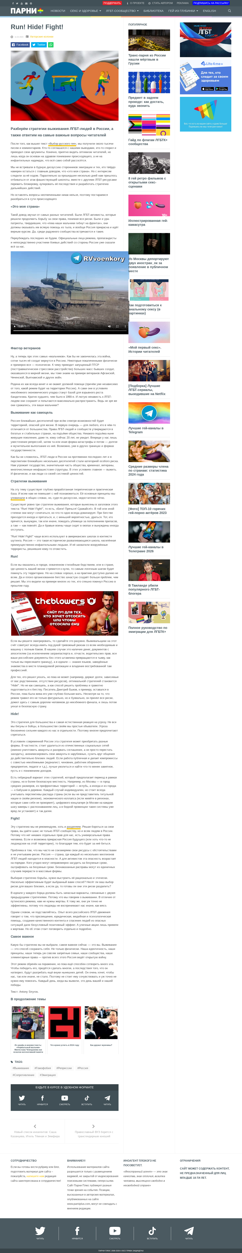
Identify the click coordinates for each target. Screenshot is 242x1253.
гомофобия (43, 1068)
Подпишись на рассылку (211, 3)
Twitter (41, 44)
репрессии (65, 1068)
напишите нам (35, 1176)
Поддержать (112, 3)
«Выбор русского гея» (62, 143)
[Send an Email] (26, 3)
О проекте (137, 3)
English (209, 11)
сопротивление (24, 1075)
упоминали (18, 497)
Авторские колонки (41, 36)
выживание (21, 1068)
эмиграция (48, 1075)
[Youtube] (22, 3)
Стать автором (162, 3)
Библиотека (153, 11)
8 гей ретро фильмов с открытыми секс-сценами (147, 182)
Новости (58, 11)
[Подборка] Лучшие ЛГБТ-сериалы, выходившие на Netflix (146, 390)
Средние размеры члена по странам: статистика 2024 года (148, 470)
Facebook (22, 44)
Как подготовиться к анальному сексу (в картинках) (145, 309)
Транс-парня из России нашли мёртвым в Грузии (147, 59)
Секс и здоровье (84, 11)
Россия (83, 1068)
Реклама (183, 3)
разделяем (74, 826)
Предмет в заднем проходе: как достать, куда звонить (146, 102)
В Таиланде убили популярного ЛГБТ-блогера (144, 589)
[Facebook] (13, 3)
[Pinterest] (31, 3)
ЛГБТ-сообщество (121, 11)
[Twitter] (17, 3)
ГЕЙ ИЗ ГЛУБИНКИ (181, 11)
